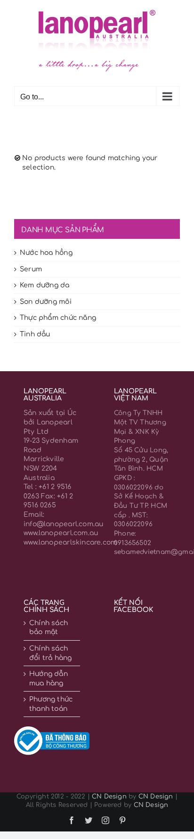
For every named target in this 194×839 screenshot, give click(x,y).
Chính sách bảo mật (48, 627)
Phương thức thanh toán (51, 704)
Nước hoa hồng (46, 252)
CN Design (109, 796)
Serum (31, 269)
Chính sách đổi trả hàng (50, 653)
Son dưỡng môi (46, 301)
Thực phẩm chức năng (58, 317)
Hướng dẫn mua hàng (48, 678)
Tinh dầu (35, 334)
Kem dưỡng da (45, 285)
